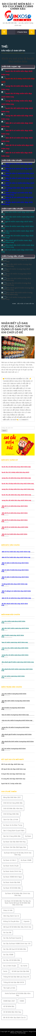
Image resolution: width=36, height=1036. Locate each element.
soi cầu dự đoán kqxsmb (12, 938)
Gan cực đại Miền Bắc (14, 388)
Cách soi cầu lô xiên (10, 819)
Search (4, 430)
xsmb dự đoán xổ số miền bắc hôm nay (18, 994)
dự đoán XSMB (26, 860)
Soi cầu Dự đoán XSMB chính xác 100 (16, 943)
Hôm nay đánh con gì (11, 916)
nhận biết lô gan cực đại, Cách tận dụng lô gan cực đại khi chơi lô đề (17, 327)
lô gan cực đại (20, 395)
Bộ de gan (13, 381)
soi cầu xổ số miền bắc (11, 960)
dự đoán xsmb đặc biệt (11, 882)
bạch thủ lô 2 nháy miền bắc (11, 783)
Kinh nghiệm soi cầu (21, 379)
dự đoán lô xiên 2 (9, 860)
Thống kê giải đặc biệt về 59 (13, 982)
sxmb (5, 971)
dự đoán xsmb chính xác (12, 871)
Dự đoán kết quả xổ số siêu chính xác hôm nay (17, 854)
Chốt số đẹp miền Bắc (11, 814)
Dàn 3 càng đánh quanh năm (13, 831)
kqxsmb (26, 921)
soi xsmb (24, 966)
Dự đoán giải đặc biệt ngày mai (14, 847)
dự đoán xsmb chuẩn (11, 866)
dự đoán (28, 836)
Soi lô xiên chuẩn (9, 966)
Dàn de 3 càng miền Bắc (12, 836)
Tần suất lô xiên (9, 988)
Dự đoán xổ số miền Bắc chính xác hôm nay (17, 894)
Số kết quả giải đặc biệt (20, 971)
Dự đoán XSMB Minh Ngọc (12, 877)
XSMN (22, 1001)
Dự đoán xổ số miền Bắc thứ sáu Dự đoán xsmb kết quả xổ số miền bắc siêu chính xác (18, 903)
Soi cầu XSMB (8, 955)
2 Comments (23, 420)
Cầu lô (9, 386)
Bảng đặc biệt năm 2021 (12, 797)
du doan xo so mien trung (12, 825)
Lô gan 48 (10, 395)
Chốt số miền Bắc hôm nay (13, 808)
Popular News (22, 32)
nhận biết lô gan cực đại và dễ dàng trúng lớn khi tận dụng (17, 410)
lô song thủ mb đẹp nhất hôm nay (13, 779)
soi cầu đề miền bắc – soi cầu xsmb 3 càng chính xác (18, 6)
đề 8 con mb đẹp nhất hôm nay (12, 764)
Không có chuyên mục (11, 921)
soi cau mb (7, 932)
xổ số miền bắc (8, 1006)
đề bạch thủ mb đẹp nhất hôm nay (13, 769)
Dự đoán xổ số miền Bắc (12, 888)
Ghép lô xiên (8, 910)
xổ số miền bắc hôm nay (12, 1012)
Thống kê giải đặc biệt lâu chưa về (16, 977)
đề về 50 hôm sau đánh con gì (14, 1017)
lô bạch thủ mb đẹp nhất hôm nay (13, 774)
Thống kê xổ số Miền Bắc (16, 417)
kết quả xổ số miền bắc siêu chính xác (17, 927)
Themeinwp (21, 1033)
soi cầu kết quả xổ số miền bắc (14, 949)
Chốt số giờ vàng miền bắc (13, 803)
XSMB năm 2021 (9, 1001)
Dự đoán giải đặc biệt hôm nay (14, 842)
